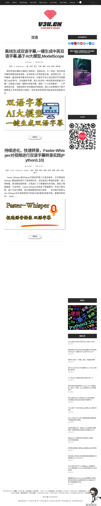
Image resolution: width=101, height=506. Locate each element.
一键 (26, 66)
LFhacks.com (42, 493)
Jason (65, 491)
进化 (62, 170)
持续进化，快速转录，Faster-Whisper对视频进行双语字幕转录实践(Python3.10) (34, 155)
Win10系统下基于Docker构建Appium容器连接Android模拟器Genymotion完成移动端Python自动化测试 (82, 468)
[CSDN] (75, 44)
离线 (52, 66)
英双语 (57, 66)
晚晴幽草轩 (24, 493)
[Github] (78, 44)
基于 (35, 66)
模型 (44, 66)
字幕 (39, 66)
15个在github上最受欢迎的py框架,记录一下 (80, 378)
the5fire (53, 493)
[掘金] (87, 44)
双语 (31, 66)
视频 (53, 170)
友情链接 (29, 491)
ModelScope (20, 66)
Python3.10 (19, 170)
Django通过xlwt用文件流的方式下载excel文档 (81, 341)
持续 (49, 170)
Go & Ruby (53, 2)
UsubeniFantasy (77, 493)
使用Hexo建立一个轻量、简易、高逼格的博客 (81, 359)
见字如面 (59, 491)
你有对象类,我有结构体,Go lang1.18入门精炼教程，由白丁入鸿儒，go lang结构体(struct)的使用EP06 (82, 388)
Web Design (23, 2)
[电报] (90, 44)
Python (14, 2)
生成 (48, 66)
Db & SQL (33, 2)
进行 (34, 172)
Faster (12, 170)
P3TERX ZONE (63, 493)
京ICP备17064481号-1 (50, 497)
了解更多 (34, 137)
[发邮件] (93, 44)
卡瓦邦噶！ (36, 491)
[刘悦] (50, 33)
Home (7, 2)
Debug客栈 (15, 493)
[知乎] (72, 44)
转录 (57, 170)
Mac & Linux (43, 2)
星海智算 (51, 491)
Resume (72, 2)
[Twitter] (84, 44)
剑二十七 (44, 491)
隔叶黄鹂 (33, 493)
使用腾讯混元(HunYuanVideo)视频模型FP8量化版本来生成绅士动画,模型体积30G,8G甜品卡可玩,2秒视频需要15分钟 (82, 480)
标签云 (82, 300)
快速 (44, 170)
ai (14, 66)
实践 (40, 170)
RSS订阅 (21, 491)
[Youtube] (81, 44)
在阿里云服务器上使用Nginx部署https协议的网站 (82, 448)
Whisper (26, 170)
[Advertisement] (82, 102)
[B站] (69, 44)
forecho (73, 491)
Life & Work (63, 2)
